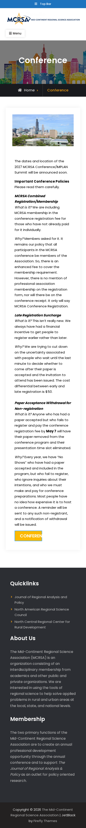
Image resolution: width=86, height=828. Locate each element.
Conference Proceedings (31, 536)
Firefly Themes (45, 821)
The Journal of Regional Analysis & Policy (37, 768)
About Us (23, 638)
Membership (27, 719)
